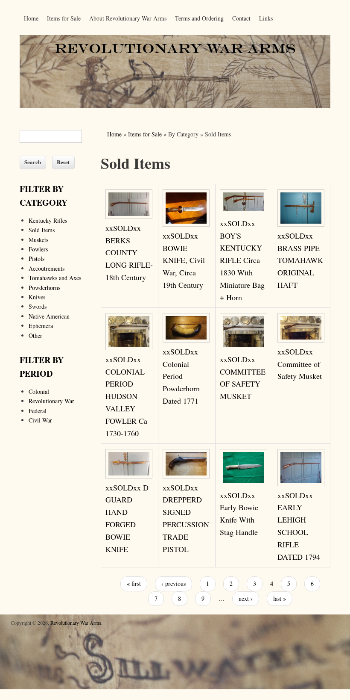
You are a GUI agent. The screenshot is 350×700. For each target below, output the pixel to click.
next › (246, 598)
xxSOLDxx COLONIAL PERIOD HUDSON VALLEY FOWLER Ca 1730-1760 (126, 396)
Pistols (36, 258)
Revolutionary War (51, 401)
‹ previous (173, 583)
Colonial (39, 391)
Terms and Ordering (199, 18)
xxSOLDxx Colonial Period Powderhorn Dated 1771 (181, 376)
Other (35, 335)
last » (279, 598)
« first (134, 583)
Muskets (38, 240)
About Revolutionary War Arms (127, 18)
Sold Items (42, 230)
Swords (38, 306)
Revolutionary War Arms (75, 622)
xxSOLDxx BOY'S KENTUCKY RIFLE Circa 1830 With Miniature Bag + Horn (242, 260)
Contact (241, 18)
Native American (49, 316)
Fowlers (38, 249)
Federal (38, 411)
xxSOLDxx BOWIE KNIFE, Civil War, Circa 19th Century (184, 260)
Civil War (40, 420)
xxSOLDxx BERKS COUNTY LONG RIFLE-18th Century (129, 252)
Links (266, 18)
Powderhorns (44, 288)
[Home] (175, 106)
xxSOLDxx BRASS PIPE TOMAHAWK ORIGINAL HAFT (300, 260)
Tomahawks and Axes (55, 278)
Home (31, 18)
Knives (37, 297)
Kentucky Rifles (48, 220)
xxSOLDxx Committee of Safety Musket (299, 363)
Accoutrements (46, 268)
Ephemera (41, 326)
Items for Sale (64, 18)
